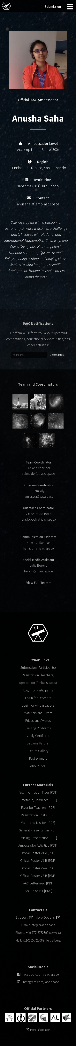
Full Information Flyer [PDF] (38, 792)
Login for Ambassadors (38, 705)
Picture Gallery (38, 751)
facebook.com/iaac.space (41, 974)
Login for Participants (38, 690)
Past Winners (38, 758)
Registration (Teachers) (38, 675)
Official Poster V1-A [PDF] (38, 853)
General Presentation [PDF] (38, 830)
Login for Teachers (38, 698)
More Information (40, 1029)
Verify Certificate (38, 736)
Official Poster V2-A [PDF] (38, 868)
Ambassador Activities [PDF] (38, 845)
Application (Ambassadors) (38, 683)
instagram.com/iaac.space (40, 982)
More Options (45, 917)
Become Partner (38, 743)
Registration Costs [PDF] (38, 815)
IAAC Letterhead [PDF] (38, 883)
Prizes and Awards (38, 720)
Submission (52, 6)
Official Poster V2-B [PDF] (38, 876)
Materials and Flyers (38, 713)
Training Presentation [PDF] (38, 838)
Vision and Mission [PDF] (38, 823)
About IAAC (38, 766)
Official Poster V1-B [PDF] (38, 860)
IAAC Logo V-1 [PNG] (38, 891)
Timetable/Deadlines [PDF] (38, 800)
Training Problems (38, 728)
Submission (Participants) (38, 667)
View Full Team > (38, 583)
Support (22, 917)
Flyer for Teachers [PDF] (38, 807)
